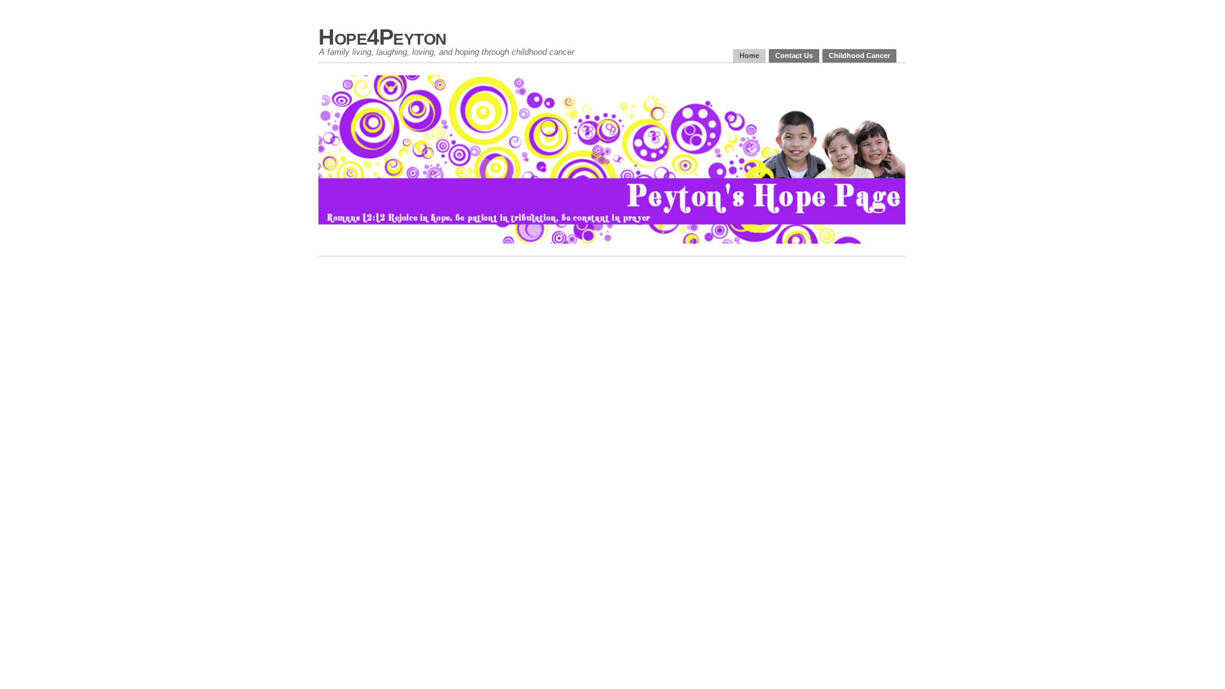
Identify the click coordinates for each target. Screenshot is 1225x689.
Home (749, 55)
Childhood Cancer (859, 55)
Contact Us (794, 55)
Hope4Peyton (382, 36)
